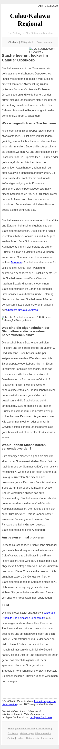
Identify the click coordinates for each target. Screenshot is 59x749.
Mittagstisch (27, 42)
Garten (11, 738)
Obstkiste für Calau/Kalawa (22, 310)
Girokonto (13, 733)
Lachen (20, 738)
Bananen (16, 262)
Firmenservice (43, 733)
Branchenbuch (44, 42)
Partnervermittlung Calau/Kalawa (33, 728)
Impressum (47, 738)
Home (11, 728)
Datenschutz (32, 738)
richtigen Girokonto (41, 717)
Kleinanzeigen (27, 733)
